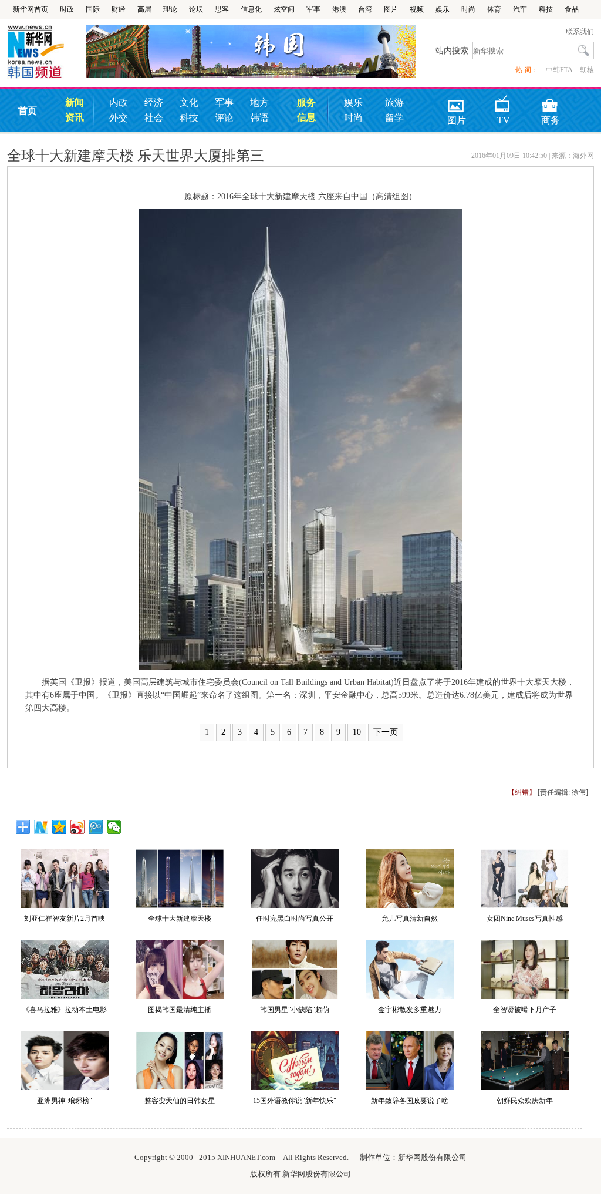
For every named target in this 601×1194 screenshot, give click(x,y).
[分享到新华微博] (41, 827)
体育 (494, 9)
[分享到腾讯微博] (96, 827)
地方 (259, 102)
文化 (189, 102)
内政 (118, 102)
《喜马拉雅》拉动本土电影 (64, 1009)
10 (357, 732)
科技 (546, 9)
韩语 (259, 118)
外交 (118, 118)
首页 (27, 111)
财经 (119, 9)
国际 (93, 9)
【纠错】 (522, 792)
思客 (222, 9)
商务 (550, 102)
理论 (170, 9)
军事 (313, 9)
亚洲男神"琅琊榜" (64, 1101)
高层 (144, 9)
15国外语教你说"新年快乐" (294, 1101)
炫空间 (284, 9)
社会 (153, 118)
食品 (572, 9)
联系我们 (580, 32)
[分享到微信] (114, 827)
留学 (394, 118)
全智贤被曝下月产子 (524, 1009)
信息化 (251, 9)
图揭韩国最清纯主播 (179, 1009)
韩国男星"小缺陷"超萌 (294, 1009)
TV (503, 102)
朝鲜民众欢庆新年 (525, 1101)
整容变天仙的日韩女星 (179, 1101)
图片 (391, 9)
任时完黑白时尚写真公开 (294, 918)
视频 (417, 9)
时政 (67, 9)
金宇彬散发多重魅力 (409, 1009)
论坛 (196, 9)
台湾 (365, 9)
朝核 (587, 70)
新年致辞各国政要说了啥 (409, 1101)
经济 (153, 102)
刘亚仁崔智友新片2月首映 (64, 918)
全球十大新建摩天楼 (179, 918)
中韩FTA (559, 70)
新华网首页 (30, 9)
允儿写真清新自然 (409, 918)
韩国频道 (46, 52)
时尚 (468, 9)
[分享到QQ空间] (59, 827)
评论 (224, 118)
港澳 (339, 9)
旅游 (394, 102)
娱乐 (442, 9)
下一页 (385, 732)
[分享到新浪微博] (77, 827)
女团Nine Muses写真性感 (525, 918)
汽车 (520, 9)
